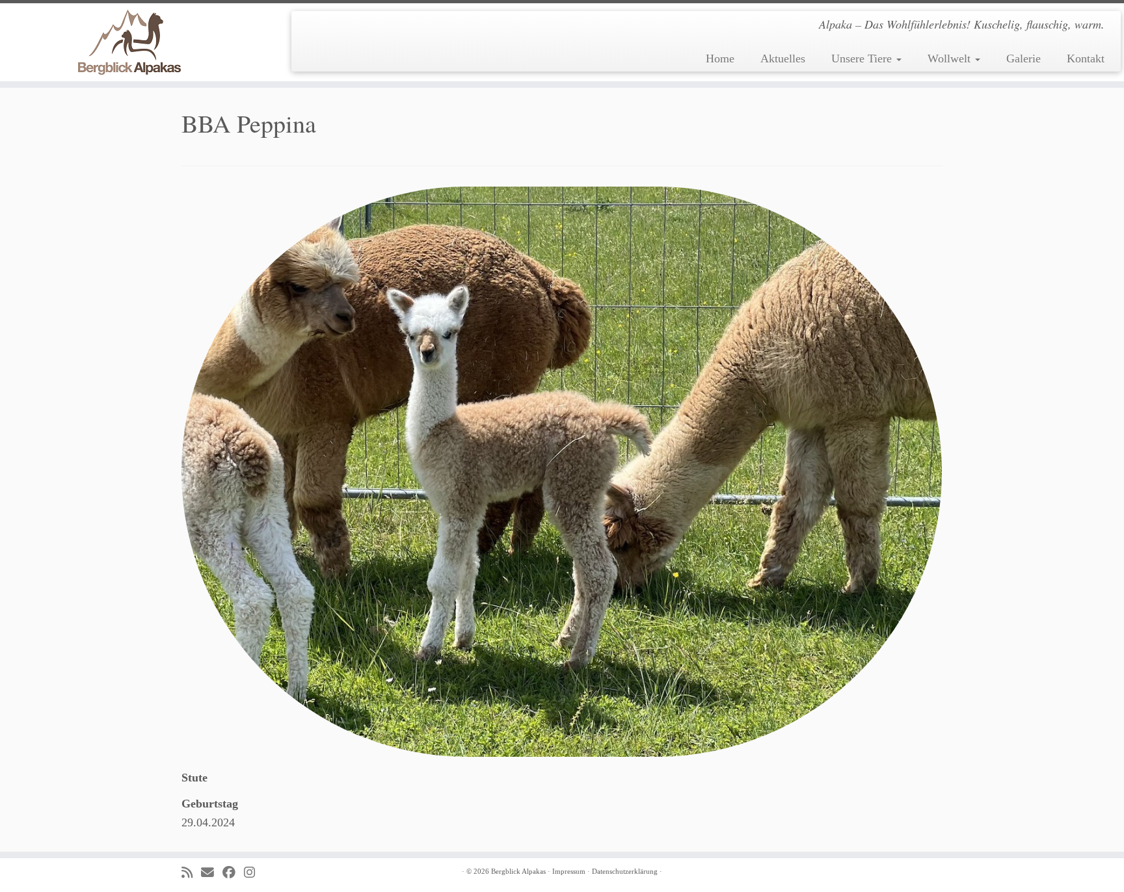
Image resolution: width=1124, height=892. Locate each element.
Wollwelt (951, 58)
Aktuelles (782, 58)
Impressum (568, 871)
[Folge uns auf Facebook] (233, 873)
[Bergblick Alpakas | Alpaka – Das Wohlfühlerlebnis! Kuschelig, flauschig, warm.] (130, 42)
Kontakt (1085, 58)
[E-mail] (211, 873)
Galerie (1023, 58)
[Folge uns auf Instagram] (253, 873)
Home (720, 58)
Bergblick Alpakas (518, 871)
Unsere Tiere (863, 58)
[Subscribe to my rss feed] (191, 873)
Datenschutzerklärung (625, 871)
